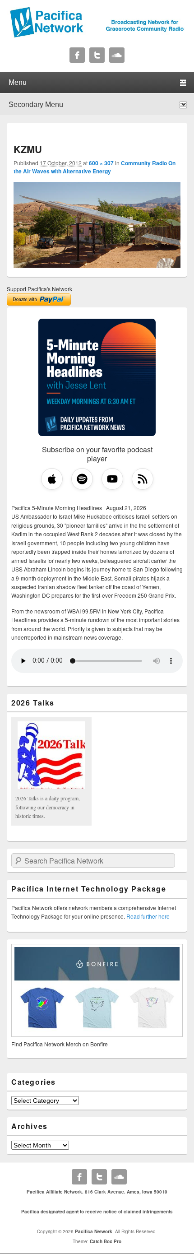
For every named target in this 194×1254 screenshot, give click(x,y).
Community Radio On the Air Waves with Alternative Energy (95, 167)
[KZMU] (97, 264)
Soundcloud (117, 55)
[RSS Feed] (142, 479)
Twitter (97, 55)
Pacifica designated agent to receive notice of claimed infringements (97, 1211)
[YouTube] (112, 479)
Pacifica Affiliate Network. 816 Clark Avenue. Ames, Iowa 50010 (97, 1192)
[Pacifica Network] (97, 35)
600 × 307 (101, 163)
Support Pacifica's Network (39, 289)
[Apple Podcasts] (52, 479)
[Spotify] (82, 479)
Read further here (148, 916)
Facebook (77, 55)
